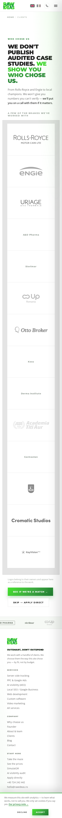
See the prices (15, 763)
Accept (40, 812)
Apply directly (14, 777)
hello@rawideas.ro (17, 786)
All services (13, 708)
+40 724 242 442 (16, 782)
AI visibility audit (16, 773)
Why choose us (15, 722)
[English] (32, 6)
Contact (11, 745)
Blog (9, 740)
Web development (17, 694)
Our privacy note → (18, 804)
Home (10, 17)
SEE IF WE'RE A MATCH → (30, 591)
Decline (22, 812)
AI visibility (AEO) (16, 684)
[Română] (38, 6)
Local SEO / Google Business (22, 689)
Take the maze (15, 759)
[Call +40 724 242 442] (47, 6)
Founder (11, 726)
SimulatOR (13, 768)
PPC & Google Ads (17, 680)
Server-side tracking (18, 675)
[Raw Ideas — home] (9, 5)
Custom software (16, 698)
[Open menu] (56, 6)
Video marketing (16, 703)
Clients (11, 735)
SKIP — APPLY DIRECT (28, 602)
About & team (14, 731)
